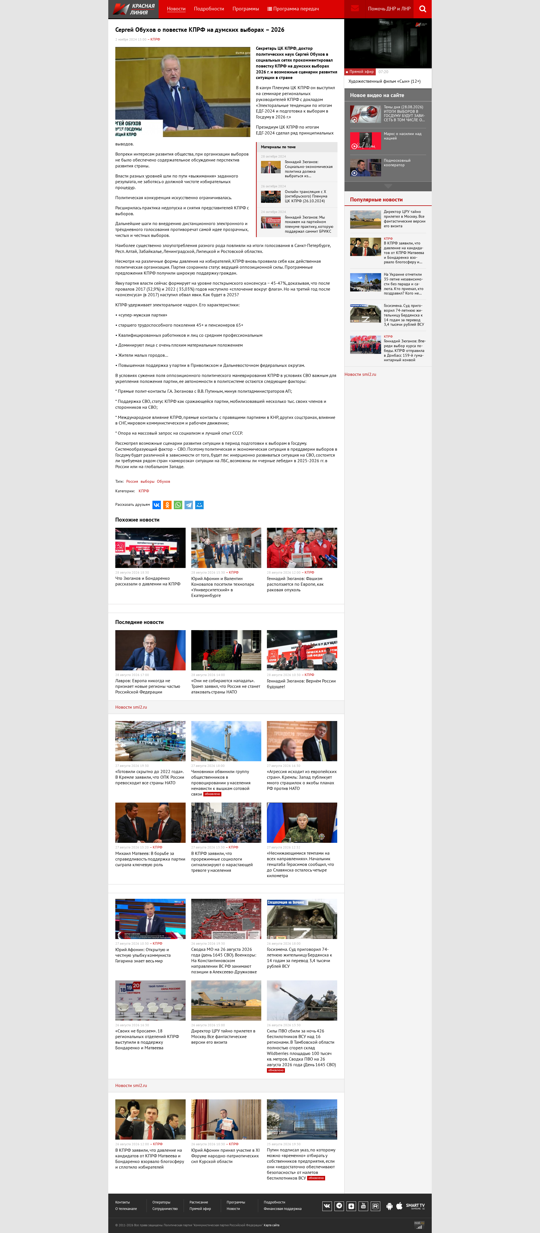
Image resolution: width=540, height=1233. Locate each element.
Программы (246, 9)
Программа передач (296, 9)
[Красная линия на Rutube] (375, 1206)
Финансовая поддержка (283, 1209)
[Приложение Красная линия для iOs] (399, 1206)
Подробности (209, 9)
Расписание (199, 1202)
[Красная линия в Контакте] (327, 1206)
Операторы (161, 1202)
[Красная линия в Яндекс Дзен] (351, 1206)
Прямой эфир (200, 1209)
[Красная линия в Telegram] (339, 1206)
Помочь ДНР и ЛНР (389, 9)
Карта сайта (271, 1225)
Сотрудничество (165, 1209)
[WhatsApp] (178, 505)
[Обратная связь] (354, 9)
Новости (176, 9)
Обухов (163, 481)
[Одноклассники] (167, 505)
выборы (147, 481)
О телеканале (126, 1209)
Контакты (122, 1202)
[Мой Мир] (199, 505)
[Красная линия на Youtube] (363, 1206)
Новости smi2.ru (131, 707)
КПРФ (144, 491)
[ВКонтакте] (156, 505)
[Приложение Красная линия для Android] (389, 1206)
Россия (132, 481)
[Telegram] (188, 505)
